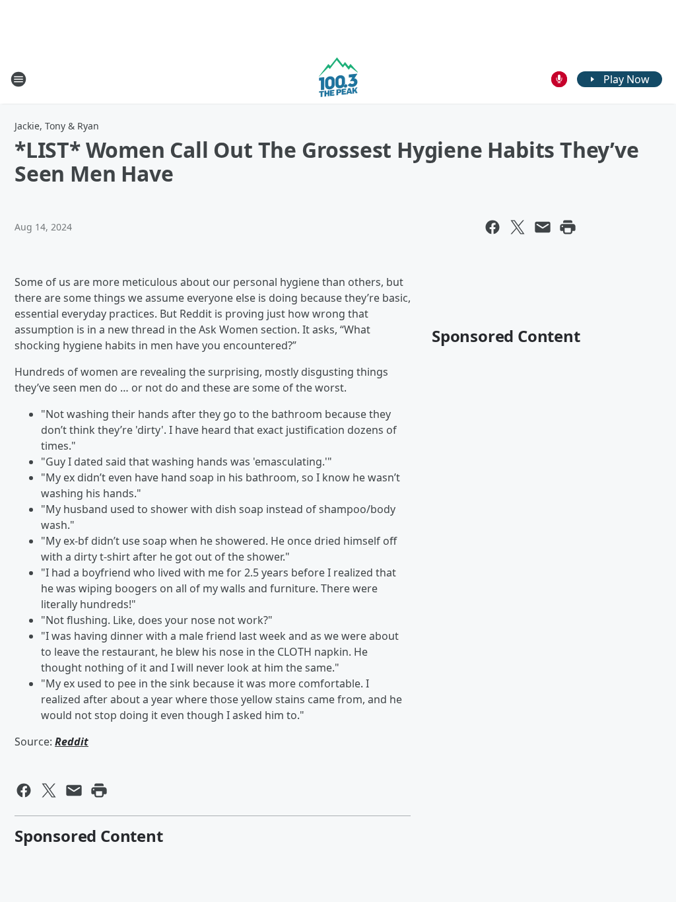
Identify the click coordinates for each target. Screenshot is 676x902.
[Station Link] (338, 78)
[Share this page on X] (517, 227)
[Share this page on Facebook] (492, 227)
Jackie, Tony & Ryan (57, 126)
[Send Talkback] (559, 79)
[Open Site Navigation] (18, 79)
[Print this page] (567, 227)
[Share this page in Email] (542, 227)
